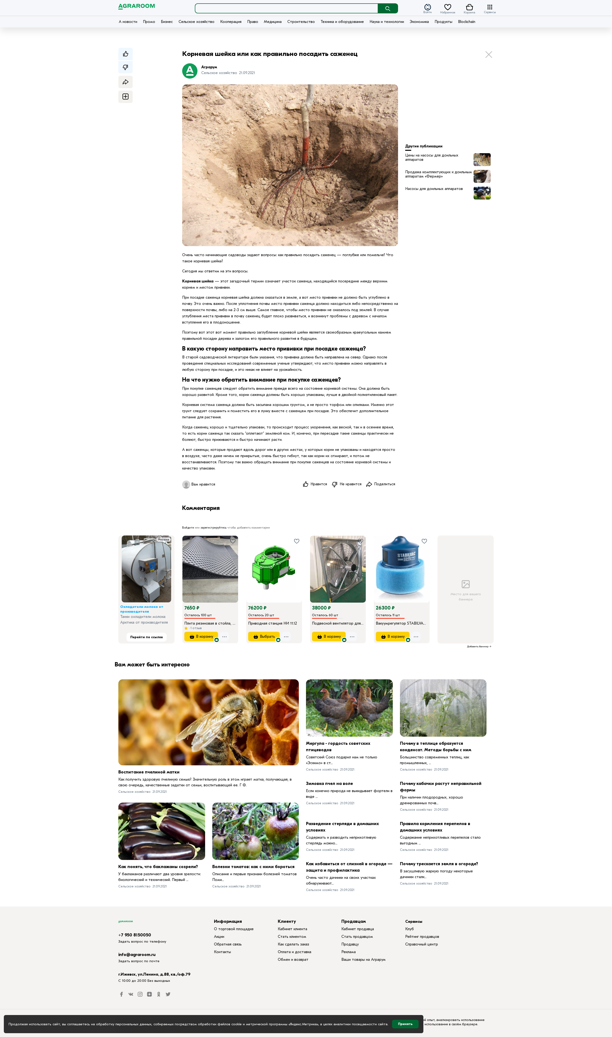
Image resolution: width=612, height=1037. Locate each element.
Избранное (447, 12)
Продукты (443, 22)
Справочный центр (421, 944)
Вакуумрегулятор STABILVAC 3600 (402, 623)
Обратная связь (228, 944)
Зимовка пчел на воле (329, 783)
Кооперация (230, 22)
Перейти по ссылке (146, 637)
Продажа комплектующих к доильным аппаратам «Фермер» (438, 174)
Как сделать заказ (293, 944)
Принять (405, 1024)
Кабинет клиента (292, 929)
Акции (219, 936)
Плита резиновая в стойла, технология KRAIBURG (210, 623)
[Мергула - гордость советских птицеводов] (349, 708)
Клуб (409, 929)
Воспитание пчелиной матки (149, 772)
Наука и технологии (387, 22)
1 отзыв (196, 628)
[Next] (234, 562)
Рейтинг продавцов (422, 936)
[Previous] (191, 562)
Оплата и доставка (294, 952)
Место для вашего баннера (465, 597)
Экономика (419, 22)
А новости (128, 22)
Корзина (469, 12)
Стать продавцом (357, 936)
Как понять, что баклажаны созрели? (158, 866)
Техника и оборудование (342, 22)
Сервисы (490, 11)
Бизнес (167, 22)
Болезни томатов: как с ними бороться (253, 866)
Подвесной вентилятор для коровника (338, 623)
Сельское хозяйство (196, 22)
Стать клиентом (292, 936)
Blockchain (466, 22)
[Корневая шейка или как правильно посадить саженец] (482, 159)
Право (252, 22)
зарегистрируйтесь (213, 527)
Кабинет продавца (357, 929)
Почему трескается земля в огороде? (439, 863)
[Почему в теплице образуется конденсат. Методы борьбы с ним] (443, 708)
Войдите (188, 527)
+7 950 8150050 (134, 935)
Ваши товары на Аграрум (363, 959)
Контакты (222, 952)
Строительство (301, 22)
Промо (149, 22)
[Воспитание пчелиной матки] (208, 722)
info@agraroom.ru (137, 954)
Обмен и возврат (293, 959)
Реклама (163, 539)
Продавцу (350, 944)
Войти (427, 11)
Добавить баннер (477, 646)
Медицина (273, 22)
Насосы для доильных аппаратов (434, 189)
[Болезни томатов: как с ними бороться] (255, 831)
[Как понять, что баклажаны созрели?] (161, 831)
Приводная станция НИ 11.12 (272, 623)
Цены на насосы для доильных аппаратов (431, 157)
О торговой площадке (234, 929)
